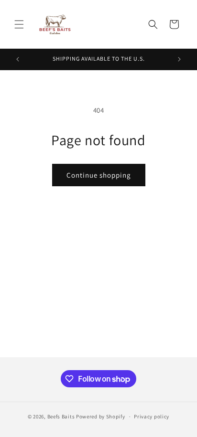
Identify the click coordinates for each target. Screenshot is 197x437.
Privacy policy (151, 416)
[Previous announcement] (17, 59)
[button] (19, 24)
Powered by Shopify (100, 416)
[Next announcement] (179, 59)
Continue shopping (98, 175)
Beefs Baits (61, 416)
